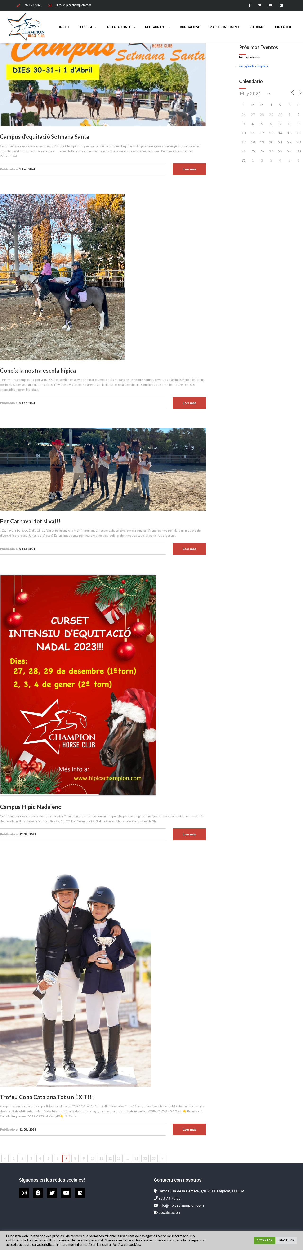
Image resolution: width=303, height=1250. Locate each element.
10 (92, 1158)
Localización (169, 1212)
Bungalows (190, 27)
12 (110, 1158)
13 (119, 1158)
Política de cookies (125, 1244)
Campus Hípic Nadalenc (30, 806)
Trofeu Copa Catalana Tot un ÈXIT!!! (47, 1097)
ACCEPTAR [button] (264, 1240)
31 (136, 1158)
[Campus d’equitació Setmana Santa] (103, 84)
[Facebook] (38, 1193)
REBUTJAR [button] (286, 1240)
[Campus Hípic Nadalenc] (78, 685)
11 (101, 1158)
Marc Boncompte (224, 27)
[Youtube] (270, 5)
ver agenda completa (253, 66)
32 (145, 1158)
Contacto (282, 27)
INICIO (64, 27)
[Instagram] (24, 1193)
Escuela (85, 27)
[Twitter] (260, 5)
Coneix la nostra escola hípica (38, 370)
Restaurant (155, 27)
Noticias (256, 27)
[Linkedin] (281, 5)
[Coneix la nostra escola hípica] (62, 277)
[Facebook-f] (249, 5)
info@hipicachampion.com (181, 1205)
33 (154, 1158)
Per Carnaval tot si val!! (30, 521)
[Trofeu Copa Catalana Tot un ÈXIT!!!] (76, 972)
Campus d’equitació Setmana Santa (44, 136)
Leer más (189, 169)
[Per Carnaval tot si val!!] (103, 469)
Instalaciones (118, 27)
